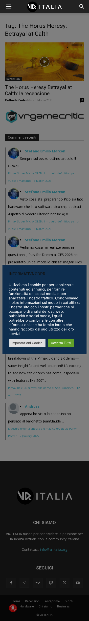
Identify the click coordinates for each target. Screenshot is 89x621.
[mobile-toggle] (8, 6)
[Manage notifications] (13, 608)
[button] (82, 6)
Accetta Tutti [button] (61, 343)
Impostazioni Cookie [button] (27, 343)
